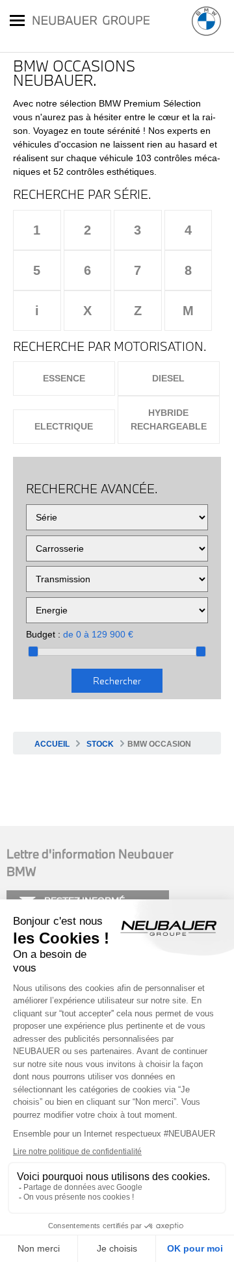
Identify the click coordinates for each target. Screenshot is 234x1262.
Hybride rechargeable (169, 419)
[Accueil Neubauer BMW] (206, 21)
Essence (64, 378)
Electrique (63, 426)
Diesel (168, 378)
